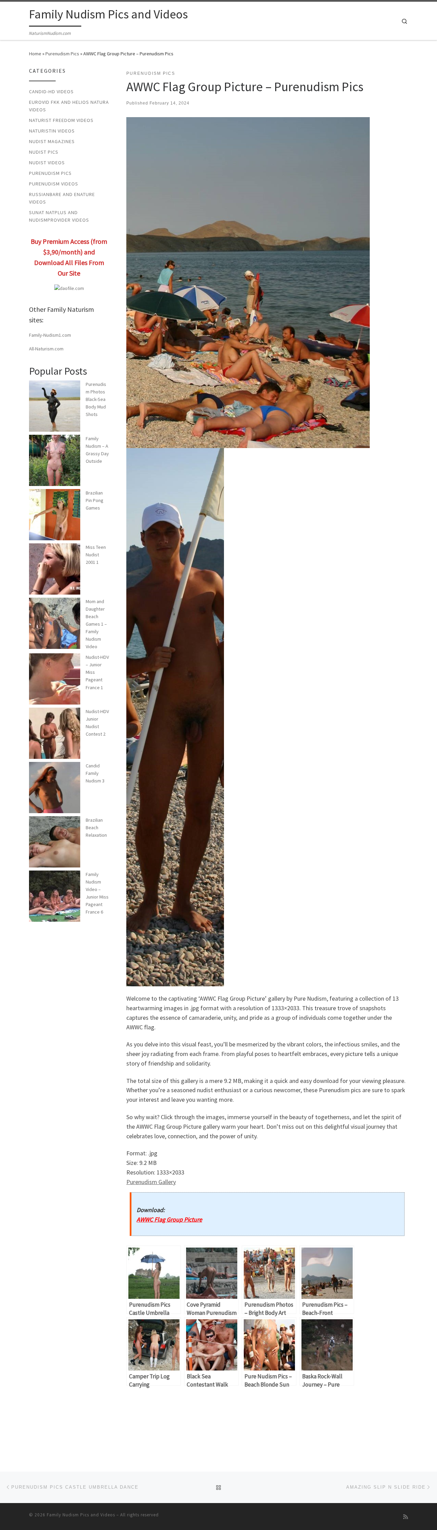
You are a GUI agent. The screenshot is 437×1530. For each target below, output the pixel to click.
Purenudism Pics (62, 54)
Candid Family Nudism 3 (95, 773)
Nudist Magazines (52, 141)
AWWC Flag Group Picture (169, 1219)
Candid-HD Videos (51, 91)
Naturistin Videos (52, 131)
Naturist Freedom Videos (61, 120)
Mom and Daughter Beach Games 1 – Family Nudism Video (96, 624)
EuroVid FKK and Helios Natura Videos (69, 106)
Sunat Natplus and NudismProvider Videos (59, 216)
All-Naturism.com (46, 349)
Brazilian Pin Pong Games (94, 500)
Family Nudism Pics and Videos (81, 1515)
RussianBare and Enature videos (62, 198)
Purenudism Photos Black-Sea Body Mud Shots (96, 399)
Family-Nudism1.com (50, 335)
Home (35, 54)
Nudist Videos (47, 162)
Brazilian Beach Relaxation (96, 827)
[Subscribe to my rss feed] (405, 1517)
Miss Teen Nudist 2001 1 (96, 554)
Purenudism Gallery (151, 1182)
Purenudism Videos (53, 184)
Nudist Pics (43, 152)
